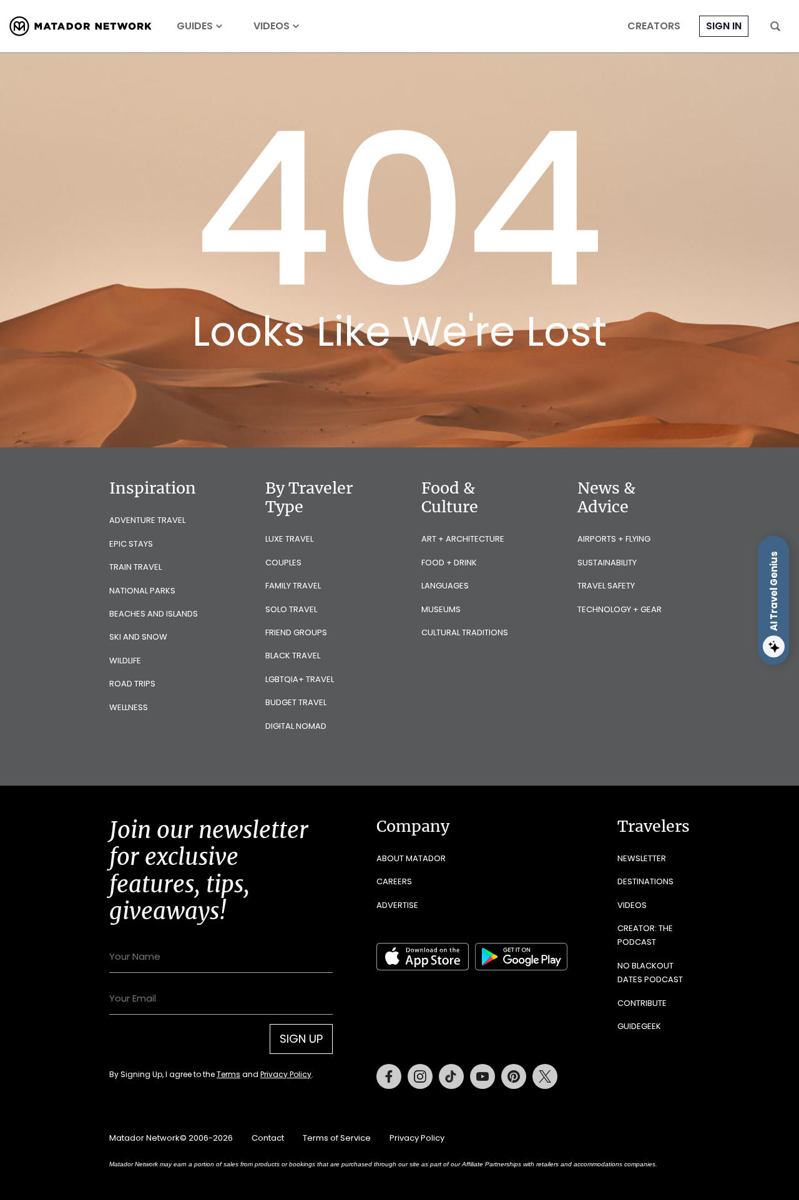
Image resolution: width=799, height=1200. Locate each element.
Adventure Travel (147, 520)
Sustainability (607, 562)
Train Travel (135, 567)
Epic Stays (131, 544)
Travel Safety (606, 586)
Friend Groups (296, 632)
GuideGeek (639, 1026)
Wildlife (125, 660)
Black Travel (292, 655)
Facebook (388, 1076)
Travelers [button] (653, 826)
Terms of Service (337, 1138)
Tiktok (451, 1076)
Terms (228, 1074)
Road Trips (132, 684)
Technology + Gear (619, 609)
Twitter (544, 1076)
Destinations (645, 881)
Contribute (642, 1003)
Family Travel (293, 586)
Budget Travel (295, 702)
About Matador (411, 858)
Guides (195, 26)
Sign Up (301, 1038)
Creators (653, 26)
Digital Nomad (295, 726)
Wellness (128, 707)
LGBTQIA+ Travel (299, 679)
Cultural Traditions (464, 632)
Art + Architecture (462, 539)
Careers (394, 881)
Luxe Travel (289, 539)
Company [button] (412, 826)
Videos (271, 26)
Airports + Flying (613, 539)
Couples (283, 562)
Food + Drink (449, 562)
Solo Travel (291, 609)
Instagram (420, 1076)
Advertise (397, 905)
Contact (268, 1138)
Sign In (724, 26)
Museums (441, 609)
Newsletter (641, 858)
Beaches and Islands (153, 614)
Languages (445, 586)
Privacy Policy (285, 1074)
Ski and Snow (138, 637)
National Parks (142, 591)
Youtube (482, 1076)
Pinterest (513, 1076)
